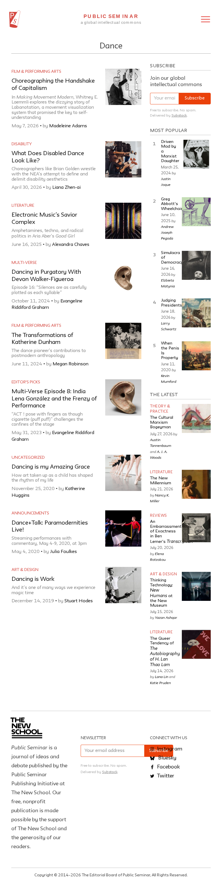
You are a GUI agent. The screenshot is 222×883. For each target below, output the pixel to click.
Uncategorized (28, 457)
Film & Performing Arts (36, 71)
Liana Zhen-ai (66, 188)
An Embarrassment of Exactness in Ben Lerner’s (171, 532)
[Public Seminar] (15, 19)
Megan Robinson (70, 364)
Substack (179, 115)
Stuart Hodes (78, 601)
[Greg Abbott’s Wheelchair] (196, 211)
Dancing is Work (33, 579)
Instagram (169, 749)
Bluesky (166, 758)
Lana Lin (161, 677)
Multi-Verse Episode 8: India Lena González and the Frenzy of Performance (54, 399)
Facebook (168, 767)
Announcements (30, 513)
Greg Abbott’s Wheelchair (172, 204)
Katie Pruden (160, 683)
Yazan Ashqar (166, 617)
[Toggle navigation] (205, 19)
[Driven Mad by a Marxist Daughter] (196, 154)
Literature (23, 205)
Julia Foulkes (63, 552)
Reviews (158, 515)
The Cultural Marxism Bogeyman (161, 422)
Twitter (165, 776)
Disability (22, 144)
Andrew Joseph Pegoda (167, 232)
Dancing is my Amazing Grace (51, 467)
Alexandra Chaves (70, 245)
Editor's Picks (26, 382)
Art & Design (25, 570)
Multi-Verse (24, 262)
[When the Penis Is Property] (196, 355)
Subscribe (195, 98)
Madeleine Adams (68, 126)
